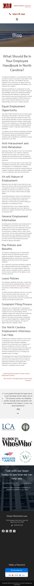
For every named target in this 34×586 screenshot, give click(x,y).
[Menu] (17, 19)
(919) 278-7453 (18, 14)
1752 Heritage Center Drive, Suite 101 (17, 520)
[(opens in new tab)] (16, 572)
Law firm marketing (25, 583)
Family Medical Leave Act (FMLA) (19, 288)
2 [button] (17, 413)
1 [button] (16, 413)
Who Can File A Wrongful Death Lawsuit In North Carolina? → (18, 379)
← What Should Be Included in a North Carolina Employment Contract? (16, 374)
